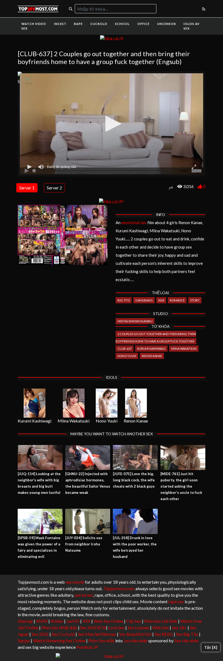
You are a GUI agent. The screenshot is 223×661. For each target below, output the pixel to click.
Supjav (24, 640)
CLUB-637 (124, 348)
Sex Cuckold (63, 634)
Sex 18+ (179, 627)
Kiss (161, 300)
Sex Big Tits (187, 634)
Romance (177, 300)
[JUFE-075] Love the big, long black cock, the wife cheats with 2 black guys (134, 480)
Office (143, 24)
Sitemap (25, 621)
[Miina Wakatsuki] (73, 403)
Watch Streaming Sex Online (59, 640)
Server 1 (27, 187)
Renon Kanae (152, 356)
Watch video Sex (33, 26)
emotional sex (134, 222)
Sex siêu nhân (186, 640)
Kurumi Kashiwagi (151, 348)
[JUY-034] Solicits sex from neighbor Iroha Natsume (83, 544)
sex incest (84, 595)
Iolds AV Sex (192, 26)
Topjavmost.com (119, 588)
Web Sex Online (108, 621)
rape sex (176, 601)
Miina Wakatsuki (184, 348)
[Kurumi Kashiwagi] (34, 403)
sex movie (75, 581)
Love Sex (116, 627)
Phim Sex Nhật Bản (59, 627)
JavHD (72, 621)
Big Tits (123, 300)
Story (195, 300)
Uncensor (166, 24)
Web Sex (160, 627)
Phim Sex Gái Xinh (160, 621)
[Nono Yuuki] (106, 403)
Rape (78, 24)
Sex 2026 (40, 634)
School (122, 24)
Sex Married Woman (97, 634)
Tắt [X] (210, 647)
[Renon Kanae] (136, 403)
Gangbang (144, 300)
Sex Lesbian (138, 627)
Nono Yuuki (126, 356)
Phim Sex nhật (101, 640)
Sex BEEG (163, 634)
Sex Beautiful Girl (135, 634)
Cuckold (98, 24)
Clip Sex (133, 621)
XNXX (42, 621)
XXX (86, 621)
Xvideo (57, 621)
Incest (60, 24)
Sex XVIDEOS (93, 627)
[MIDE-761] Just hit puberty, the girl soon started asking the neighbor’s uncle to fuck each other (181, 486)
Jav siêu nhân (135, 640)
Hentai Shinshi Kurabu (135, 321)
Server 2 (54, 187)
